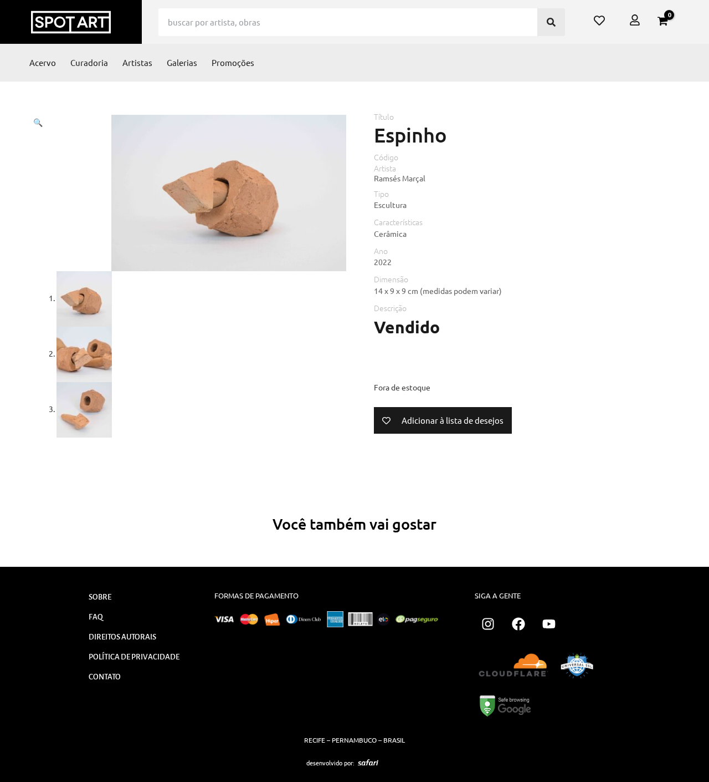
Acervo (42, 62)
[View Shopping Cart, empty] (662, 21)
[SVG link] (368, 762)
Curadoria (89, 62)
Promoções (233, 62)
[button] (38, 122)
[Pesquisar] (551, 22)
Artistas (137, 62)
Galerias (182, 62)
